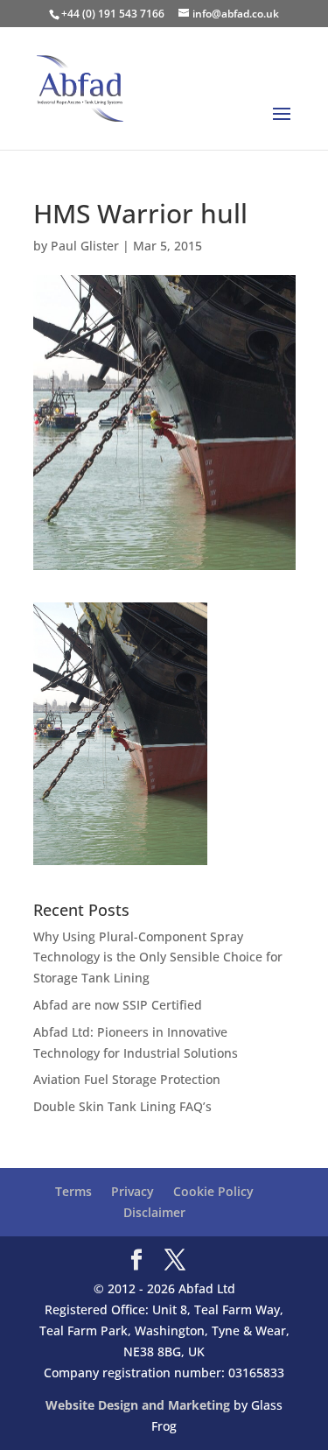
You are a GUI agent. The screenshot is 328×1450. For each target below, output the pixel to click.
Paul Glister (85, 245)
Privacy (132, 1191)
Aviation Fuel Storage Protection (126, 1079)
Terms (73, 1191)
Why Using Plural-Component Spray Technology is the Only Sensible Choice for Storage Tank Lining (158, 957)
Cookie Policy (213, 1191)
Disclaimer (154, 1212)
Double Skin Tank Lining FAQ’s (122, 1106)
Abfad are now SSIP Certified (117, 1004)
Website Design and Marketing (137, 1405)
